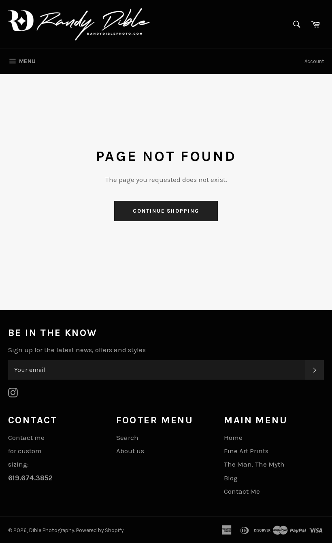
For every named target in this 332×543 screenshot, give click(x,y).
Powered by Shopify (99, 530)
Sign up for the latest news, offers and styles (77, 350)
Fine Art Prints (246, 451)
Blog (231, 478)
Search (127, 437)
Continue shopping (166, 211)
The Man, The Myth (254, 464)
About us (130, 451)
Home (233, 437)
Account (314, 61)
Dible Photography (51, 530)
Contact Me (242, 491)
